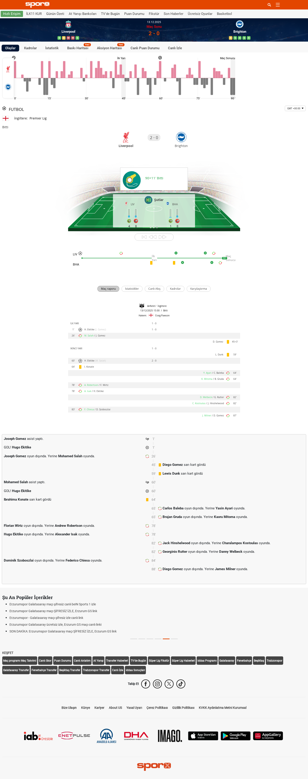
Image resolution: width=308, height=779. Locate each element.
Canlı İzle (175, 48)
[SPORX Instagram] (157, 684)
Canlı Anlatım (82, 660)
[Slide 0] (133, 638)
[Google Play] (236, 735)
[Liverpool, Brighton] (8, 78)
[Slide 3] (158, 638)
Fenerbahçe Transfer (44, 670)
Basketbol (224, 14)
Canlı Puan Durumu (145, 48)
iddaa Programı (207, 660)
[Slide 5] (174, 638)
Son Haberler (173, 14)
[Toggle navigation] (278, 5)
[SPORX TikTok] (181, 684)
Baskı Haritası (78, 47)
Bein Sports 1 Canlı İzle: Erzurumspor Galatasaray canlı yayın (203, 604)
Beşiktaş (259, 660)
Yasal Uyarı (134, 707)
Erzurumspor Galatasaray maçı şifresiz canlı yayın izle (198, 611)
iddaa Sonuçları (135, 670)
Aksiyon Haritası (110, 47)
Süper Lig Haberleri (183, 660)
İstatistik (52, 48)
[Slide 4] (166, 638)
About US (115, 707)
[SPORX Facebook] (146, 684)
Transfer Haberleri (117, 660)
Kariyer (99, 707)
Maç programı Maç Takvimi (19, 660)
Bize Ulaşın (69, 707)
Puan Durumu (134, 14)
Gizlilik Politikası (183, 707)
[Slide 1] (141, 638)
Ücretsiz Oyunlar (200, 14)
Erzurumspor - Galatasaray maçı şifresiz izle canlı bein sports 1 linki (207, 624)
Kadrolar (30, 48)
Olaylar (10, 48)
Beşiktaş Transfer (69, 670)
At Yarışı (98, 660)
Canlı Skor (45, 660)
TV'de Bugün (110, 14)
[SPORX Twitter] (169, 684)
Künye (85, 707)
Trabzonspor (274, 660)
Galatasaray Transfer (16, 670)
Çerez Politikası (157, 707)
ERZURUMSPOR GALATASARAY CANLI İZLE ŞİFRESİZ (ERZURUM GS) (209, 618)
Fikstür (154, 14)
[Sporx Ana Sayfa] (38, 5)
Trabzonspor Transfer (96, 670)
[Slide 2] (150, 638)
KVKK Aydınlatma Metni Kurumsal (222, 707)
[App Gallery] (268, 735)
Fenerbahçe (244, 660)
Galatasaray (226, 660)
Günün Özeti (55, 14)
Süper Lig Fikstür (159, 660)
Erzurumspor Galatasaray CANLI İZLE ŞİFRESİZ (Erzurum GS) (204, 631)
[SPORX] (154, 766)
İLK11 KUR (34, 14)
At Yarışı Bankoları (83, 14)
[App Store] (203, 735)
